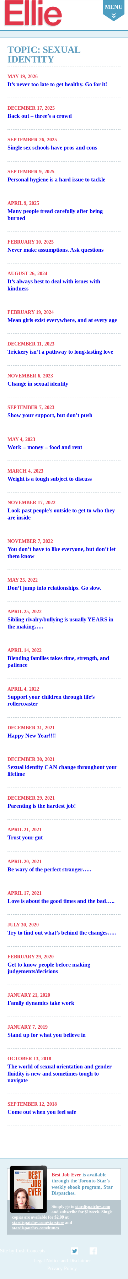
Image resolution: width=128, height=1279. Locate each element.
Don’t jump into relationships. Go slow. (54, 588)
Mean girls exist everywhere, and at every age (62, 320)
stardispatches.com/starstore (38, 1222)
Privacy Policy (62, 1268)
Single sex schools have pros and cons (52, 148)
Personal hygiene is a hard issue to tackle (56, 179)
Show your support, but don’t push (49, 415)
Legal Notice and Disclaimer (62, 1260)
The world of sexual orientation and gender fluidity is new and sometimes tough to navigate (59, 1073)
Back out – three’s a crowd (39, 116)
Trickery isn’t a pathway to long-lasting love (60, 352)
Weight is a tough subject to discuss (49, 479)
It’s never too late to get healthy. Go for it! (57, 84)
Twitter (75, 1250)
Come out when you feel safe (41, 1112)
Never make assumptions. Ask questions (55, 250)
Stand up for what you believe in (46, 1035)
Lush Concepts (30, 1250)
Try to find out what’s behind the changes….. (61, 933)
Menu (114, 7)
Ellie (33, 13)
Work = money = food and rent (44, 447)
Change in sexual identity (37, 384)
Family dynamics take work (40, 1003)
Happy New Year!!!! (31, 736)
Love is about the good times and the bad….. (60, 901)
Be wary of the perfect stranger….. (49, 869)
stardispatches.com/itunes (35, 1227)
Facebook (93, 1250)
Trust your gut (25, 837)
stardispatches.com (92, 1206)
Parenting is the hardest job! (41, 806)
